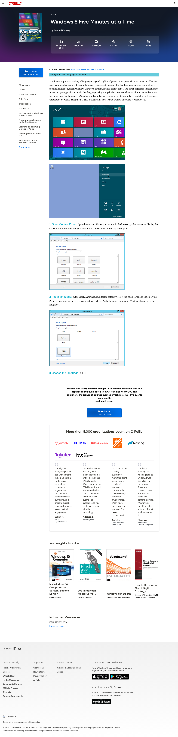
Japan (60, 671)
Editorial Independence (41, 730)
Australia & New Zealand (69, 667)
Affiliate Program (11, 688)
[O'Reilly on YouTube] (19, 648)
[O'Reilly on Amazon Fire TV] (101, 703)
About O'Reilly (11, 662)
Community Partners (12, 684)
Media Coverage (11, 680)
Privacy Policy (40, 675)
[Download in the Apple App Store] (100, 678)
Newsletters (39, 671)
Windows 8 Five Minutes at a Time (87, 69)
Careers (6, 671)
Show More (24, 147)
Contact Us (38, 667)
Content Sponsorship (13, 696)
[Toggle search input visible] (174, 3)
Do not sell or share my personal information (21, 722)
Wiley (148, 45)
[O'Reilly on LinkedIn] (15, 648)
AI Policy (37, 680)
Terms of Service (9, 730)
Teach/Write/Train (12, 667)
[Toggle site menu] (3, 3)
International (64, 662)
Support (38, 662)
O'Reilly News (9, 675)
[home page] (15, 3)
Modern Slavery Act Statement (65, 730)
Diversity (7, 692)
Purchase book (56, 626)
